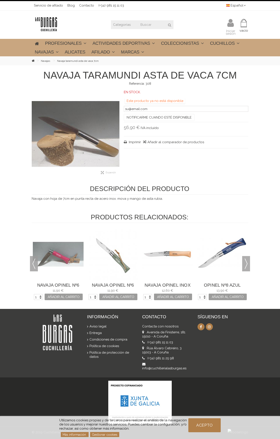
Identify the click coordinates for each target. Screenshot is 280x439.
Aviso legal (98, 326)
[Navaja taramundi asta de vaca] (75, 134)
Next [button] (246, 263)
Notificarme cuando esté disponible (159, 117)
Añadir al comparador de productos (175, 142)
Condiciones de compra (108, 339)
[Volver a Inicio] (36, 61)
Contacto (86, 5)
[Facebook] (201, 326)
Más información (75, 434)
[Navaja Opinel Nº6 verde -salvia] (113, 254)
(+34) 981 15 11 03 (111, 5)
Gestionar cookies (104, 434)
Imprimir (134, 142)
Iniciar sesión (231, 32)
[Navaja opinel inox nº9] (167, 254)
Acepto (204, 425)
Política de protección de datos (109, 355)
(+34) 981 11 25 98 (160, 358)
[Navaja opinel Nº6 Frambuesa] (58, 254)
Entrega (95, 333)
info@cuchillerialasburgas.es (164, 368)
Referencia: (137, 83)
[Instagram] (209, 326)
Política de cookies (104, 346)
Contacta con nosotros (160, 326)
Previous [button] (34, 263)
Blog (71, 5)
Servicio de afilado (48, 5)
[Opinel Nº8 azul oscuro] (222, 254)
